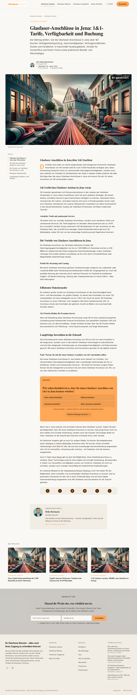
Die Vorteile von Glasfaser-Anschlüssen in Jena (19, 169)
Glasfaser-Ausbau (48, 4)
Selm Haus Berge (54, 457)
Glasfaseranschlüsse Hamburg (77, 471)
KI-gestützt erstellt (56, 68)
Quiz (80, 655)
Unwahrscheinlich (52, 404)
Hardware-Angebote (81, 4)
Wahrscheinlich (87, 397)
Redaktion (82, 647)
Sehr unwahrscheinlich (91, 404)
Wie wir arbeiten (84, 658)
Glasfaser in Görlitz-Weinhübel (58, 443)
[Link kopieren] (110, 491)
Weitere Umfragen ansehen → (78, 414)
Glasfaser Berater (36, 16)
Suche (111, 4)
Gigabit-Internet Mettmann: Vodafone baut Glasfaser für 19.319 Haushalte (65, 579)
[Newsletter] (12, 668)
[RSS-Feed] (7, 668)
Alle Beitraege (83, 651)
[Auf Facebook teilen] (72, 491)
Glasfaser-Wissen (64, 4)
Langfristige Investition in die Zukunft (19, 177)
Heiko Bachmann (46, 62)
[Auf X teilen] (60, 491)
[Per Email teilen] (97, 491)
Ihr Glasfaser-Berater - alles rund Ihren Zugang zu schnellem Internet (23, 645)
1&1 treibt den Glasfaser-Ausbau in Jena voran (18, 164)
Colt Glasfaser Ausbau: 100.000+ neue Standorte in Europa (110, 579)
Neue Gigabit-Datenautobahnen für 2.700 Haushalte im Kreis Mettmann (23, 579)
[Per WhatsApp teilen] (48, 491)
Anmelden (99, 618)
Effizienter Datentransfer (18, 173)
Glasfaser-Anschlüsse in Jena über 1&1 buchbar (18, 159)
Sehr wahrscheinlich (53, 397)
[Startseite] (17, 4)
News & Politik (96, 4)
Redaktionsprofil (51, 515)
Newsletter (123, 4)
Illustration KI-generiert (15, 147)
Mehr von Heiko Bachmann (55, 524)
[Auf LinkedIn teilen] (85, 491)
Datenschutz (83, 670)
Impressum (82, 666)
